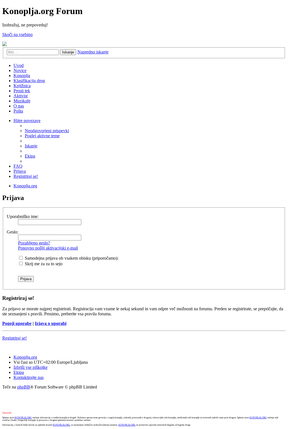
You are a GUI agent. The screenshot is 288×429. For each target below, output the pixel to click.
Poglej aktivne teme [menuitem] (42, 135)
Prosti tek (22, 90)
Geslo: (12, 232)
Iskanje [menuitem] (31, 145)
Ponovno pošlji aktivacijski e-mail (48, 248)
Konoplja (22, 75)
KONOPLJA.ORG (23, 417)
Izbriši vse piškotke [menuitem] (31, 367)
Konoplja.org (25, 185)
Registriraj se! (14, 338)
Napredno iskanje (93, 52)
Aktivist (21, 95)
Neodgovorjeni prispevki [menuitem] (47, 130)
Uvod (19, 65)
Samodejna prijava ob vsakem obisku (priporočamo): (71, 258)
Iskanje (68, 52)
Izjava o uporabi (50, 323)
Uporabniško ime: (23, 216)
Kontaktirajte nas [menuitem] (29, 377)
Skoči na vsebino (17, 34)
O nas (19, 106)
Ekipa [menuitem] (30, 156)
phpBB (23, 387)
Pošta (18, 111)
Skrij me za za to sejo (43, 263)
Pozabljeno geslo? (34, 243)
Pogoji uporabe (17, 323)
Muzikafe (22, 100)
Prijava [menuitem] (20, 171)
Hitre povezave (27, 120)
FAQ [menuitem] (18, 166)
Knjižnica (22, 85)
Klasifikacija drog (29, 80)
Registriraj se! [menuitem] (26, 176)
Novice (20, 70)
